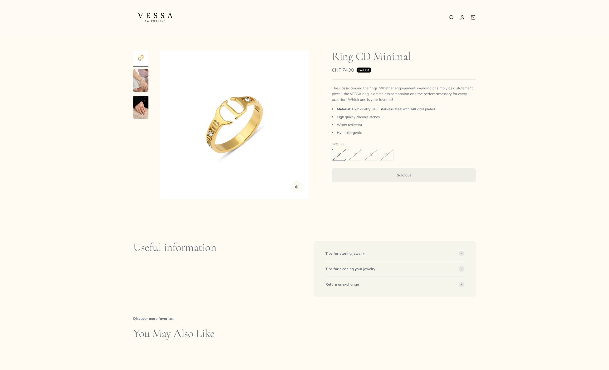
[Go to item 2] (140, 81)
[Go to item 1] (140, 58)
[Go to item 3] (140, 108)
